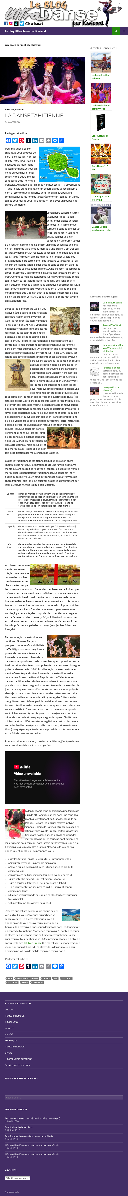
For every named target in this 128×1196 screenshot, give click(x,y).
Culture (19, 109)
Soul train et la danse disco (18, 1127)
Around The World (112, 325)
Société (9, 1034)
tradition (37, 982)
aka (10, 978)
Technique (11, 1040)
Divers (8, 1053)
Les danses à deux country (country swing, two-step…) (32, 1118)
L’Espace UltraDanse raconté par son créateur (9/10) (31, 1154)
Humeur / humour (14, 1016)
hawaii (46, 978)
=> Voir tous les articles (18, 1003)
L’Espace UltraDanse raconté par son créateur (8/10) (31, 1145)
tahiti (25, 982)
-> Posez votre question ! (18, 1059)
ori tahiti (66, 978)
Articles (9, 109)
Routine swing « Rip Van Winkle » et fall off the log (113, 347)
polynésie (12, 982)
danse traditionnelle (27, 978)
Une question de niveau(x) (111, 389)
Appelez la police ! (112, 367)
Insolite (9, 1028)
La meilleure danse (112, 302)
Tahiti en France (33, 942)
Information (12, 1022)
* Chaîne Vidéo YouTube (17, 1065)
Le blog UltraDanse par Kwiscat (25, 31)
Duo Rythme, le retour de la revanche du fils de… (30, 1136)
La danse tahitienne (34, 115)
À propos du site (12, 1192)
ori (55, 978)
